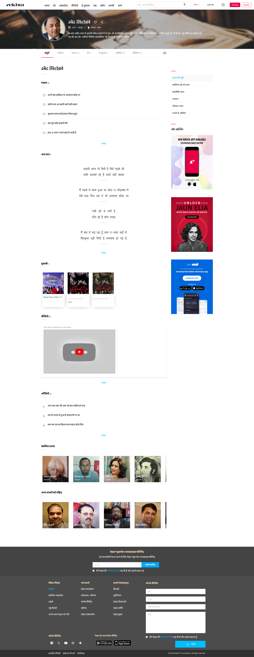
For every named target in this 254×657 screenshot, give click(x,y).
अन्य (120, 5)
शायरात (175, 99)
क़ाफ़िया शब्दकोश (56, 595)
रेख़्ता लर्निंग (118, 608)
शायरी (111, 5)
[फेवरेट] (95, 22)
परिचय (60, 53)
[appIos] (122, 643)
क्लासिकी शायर (178, 92)
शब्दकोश (63, 5)
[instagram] (73, 643)
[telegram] (80, 643)
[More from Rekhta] (223, 5)
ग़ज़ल (75, 53)
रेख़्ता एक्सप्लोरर (88, 614)
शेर (89, 53)
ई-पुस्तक (103, 53)
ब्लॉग (102, 5)
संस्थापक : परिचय (88, 595)
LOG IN (210, 4)
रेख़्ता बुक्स (117, 614)
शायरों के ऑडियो (179, 113)
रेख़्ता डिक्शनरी (119, 601)
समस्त (104, 144)
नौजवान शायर (177, 106)
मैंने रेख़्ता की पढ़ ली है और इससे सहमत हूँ (120, 570)
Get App (235, 5)
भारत (99, 28)
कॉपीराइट (81, 653)
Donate (246, 5)
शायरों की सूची (178, 78)
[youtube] (65, 643)
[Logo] (15, 5)
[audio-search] (184, 4)
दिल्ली (93, 28)
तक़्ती (51, 601)
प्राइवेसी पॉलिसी (55, 653)
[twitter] (58, 643)
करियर (84, 608)
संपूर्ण (47, 53)
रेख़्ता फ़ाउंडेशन (87, 589)
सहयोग (52, 589)
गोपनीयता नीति (113, 570)
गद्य (95, 5)
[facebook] (51, 643)
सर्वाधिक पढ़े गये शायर (181, 85)
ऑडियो (120, 53)
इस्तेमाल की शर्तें (69, 653)
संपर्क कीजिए (86, 601)
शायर (46, 5)
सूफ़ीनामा (117, 595)
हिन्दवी (116, 589)
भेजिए (193, 644)
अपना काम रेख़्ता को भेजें (59, 614)
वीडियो (137, 53)
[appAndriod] (104, 643)
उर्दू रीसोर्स (53, 608)
